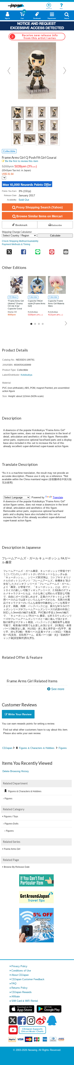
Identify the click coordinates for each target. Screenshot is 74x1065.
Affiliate (15, 996)
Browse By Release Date (17, 867)
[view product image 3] (41, 113)
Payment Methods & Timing (16, 244)
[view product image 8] (54, 126)
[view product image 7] (41, 126)
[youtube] (13, 1030)
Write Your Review (19, 714)
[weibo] (41, 1020)
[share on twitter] (9, 250)
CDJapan (7, 748)
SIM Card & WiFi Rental (24, 1000)
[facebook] (21, 1020)
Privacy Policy (19, 966)
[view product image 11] (41, 139)
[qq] (52, 1020)
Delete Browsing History (15, 771)
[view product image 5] (17, 126)
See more (57, 689)
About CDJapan (20, 975)
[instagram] (31, 1020)
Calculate (55, 235)
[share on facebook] (24, 250)
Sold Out (24, 199)
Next (65, 71)
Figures (63, 748)
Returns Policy (19, 987)
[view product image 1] (17, 113)
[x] (13, 1020)
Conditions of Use (21, 970)
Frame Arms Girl (12, 849)
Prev (9, 71)
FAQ (13, 983)
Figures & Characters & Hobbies (36, 748)
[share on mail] (66, 250)
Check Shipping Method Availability (20, 241)
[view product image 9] (17, 139)
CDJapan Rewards (21, 992)
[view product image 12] (54, 139)
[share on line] (38, 250)
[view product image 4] (54, 113)
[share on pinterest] (52, 250)
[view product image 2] (29, 113)
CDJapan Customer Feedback (27, 979)
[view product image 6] (29, 126)
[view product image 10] (29, 138)
